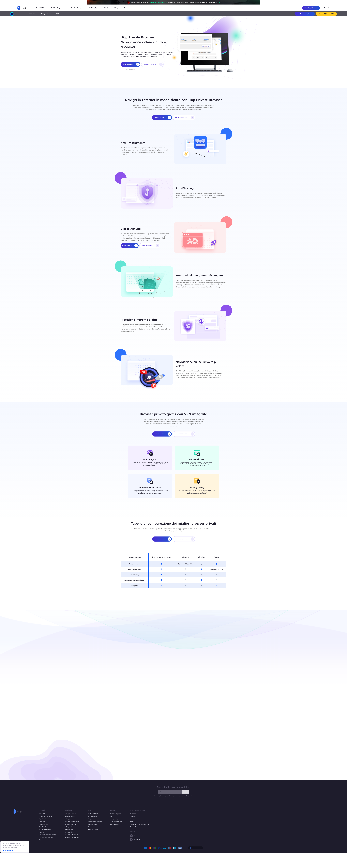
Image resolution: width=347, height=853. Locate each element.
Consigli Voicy (92, 824)
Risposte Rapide (93, 829)
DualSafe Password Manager (48, 834)
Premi (131, 821)
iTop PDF (41, 832)
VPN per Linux (69, 832)
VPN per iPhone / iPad (72, 821)
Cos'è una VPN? (93, 814)
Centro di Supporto (116, 814)
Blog (89, 819)
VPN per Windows (70, 814)
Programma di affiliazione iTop (139, 824)
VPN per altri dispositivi (72, 837)
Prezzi (126, 8)
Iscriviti (184, 792)
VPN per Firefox (70, 829)
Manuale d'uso (114, 819)
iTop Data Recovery (45, 827)
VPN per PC (68, 819)
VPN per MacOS (70, 816)
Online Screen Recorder (46, 837)
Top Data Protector (45, 829)
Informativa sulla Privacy (11, 847)
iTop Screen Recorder (45, 816)
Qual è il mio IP (93, 816)
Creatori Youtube (135, 827)
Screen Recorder (93, 827)
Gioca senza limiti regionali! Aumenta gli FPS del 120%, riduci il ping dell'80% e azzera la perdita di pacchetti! (174, 2)
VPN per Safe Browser (72, 834)
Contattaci (133, 816)
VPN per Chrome (70, 827)
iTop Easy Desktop (44, 819)
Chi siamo (133, 814)
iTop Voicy (42, 821)
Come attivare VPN (116, 821)
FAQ (111, 816)
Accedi (326, 8)
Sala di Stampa (134, 819)
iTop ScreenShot (44, 824)
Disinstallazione (114, 824)
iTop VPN (42, 814)
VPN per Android (70, 824)
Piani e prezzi (43, 840)
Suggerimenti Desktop (95, 821)
